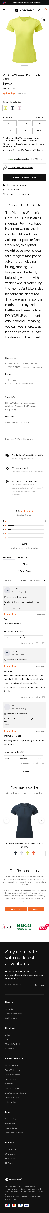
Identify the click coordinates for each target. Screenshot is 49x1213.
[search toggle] (39, 10)
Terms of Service (12, 1097)
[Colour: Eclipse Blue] (13, 106)
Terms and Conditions (14, 1132)
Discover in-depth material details (20, 168)
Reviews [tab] (9, 558)
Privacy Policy (10, 1123)
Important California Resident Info (20, 439)
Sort (23, 580)
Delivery (8, 1035)
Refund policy (10, 1102)
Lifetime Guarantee (13, 1079)
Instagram (12, 1154)
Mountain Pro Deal (12, 1044)
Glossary (36, 909)
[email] (39, 205)
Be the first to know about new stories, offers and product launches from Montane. (24, 975)
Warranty (9, 1084)
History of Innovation (13, 1014)
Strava (10, 1163)
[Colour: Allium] (19, 106)
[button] (21, 65)
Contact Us (9, 1049)
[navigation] (4, 40)
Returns (8, 1039)
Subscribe (39, 985)
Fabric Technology (12, 1070)
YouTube (11, 1158)
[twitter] (27, 205)
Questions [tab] (23, 558)
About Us (9, 1009)
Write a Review (29, 572)
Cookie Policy (10, 1119)
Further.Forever (15, 909)
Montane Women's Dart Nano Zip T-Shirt (24, 843)
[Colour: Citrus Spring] (5, 106)
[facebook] (21, 205)
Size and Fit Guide (12, 1065)
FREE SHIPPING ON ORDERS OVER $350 (24, 2)
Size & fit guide (41, 117)
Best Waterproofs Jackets (15, 1093)
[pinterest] (33, 205)
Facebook (12, 1149)
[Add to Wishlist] (44, 20)
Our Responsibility (12, 1018)
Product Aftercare (12, 1075)
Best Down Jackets (13, 1088)
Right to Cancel (11, 1128)
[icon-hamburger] (4, 10)
